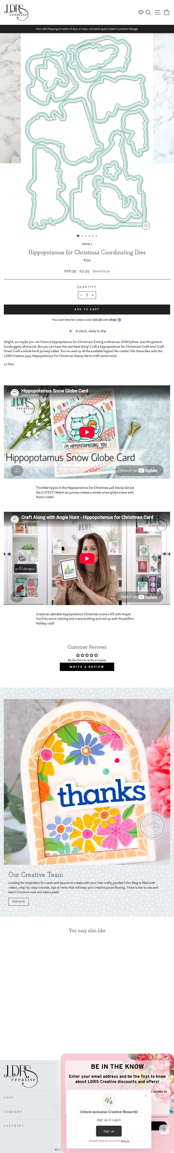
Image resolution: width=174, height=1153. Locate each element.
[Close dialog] (169, 1058)
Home (86, 244)
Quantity (87, 287)
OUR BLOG (18, 901)
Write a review (87, 667)
